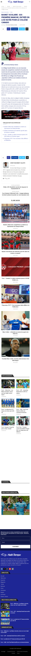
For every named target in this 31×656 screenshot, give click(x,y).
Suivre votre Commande (22, 651)
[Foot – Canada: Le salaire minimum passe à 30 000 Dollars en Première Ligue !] (15, 266)
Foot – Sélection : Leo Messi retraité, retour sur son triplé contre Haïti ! (7, 392)
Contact (13, 653)
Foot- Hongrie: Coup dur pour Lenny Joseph (7, 428)
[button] (2, 505)
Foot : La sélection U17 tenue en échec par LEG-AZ (7, 411)
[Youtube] (10, 569)
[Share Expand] (27, 28)
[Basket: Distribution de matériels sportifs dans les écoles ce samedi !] (15, 240)
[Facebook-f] (2, 569)
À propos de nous (11, 651)
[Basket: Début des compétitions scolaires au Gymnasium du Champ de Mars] (15, 213)
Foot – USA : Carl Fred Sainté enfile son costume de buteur (22, 411)
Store (18, 653)
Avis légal (3, 651)
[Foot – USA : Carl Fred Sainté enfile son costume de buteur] (23, 403)
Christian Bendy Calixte (11, 25)
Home (2, 6)
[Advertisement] (15, 35)
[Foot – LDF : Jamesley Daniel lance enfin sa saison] (23, 383)
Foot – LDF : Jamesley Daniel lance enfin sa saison (22, 391)
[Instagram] (7, 569)
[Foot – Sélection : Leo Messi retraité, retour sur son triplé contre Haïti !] (8, 383)
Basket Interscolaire (17, 6)
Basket (8, 6)
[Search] (29, 2)
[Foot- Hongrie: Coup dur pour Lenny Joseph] (8, 420)
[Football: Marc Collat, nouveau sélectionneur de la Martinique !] (15, 347)
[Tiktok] (13, 569)
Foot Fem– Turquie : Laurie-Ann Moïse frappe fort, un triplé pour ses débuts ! (22, 429)
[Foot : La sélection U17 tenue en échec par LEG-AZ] (8, 403)
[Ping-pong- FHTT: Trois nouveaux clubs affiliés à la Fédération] (15, 293)
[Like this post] (9, 28)
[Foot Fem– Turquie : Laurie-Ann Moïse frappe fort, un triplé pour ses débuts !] (23, 420)
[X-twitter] (4, 569)
